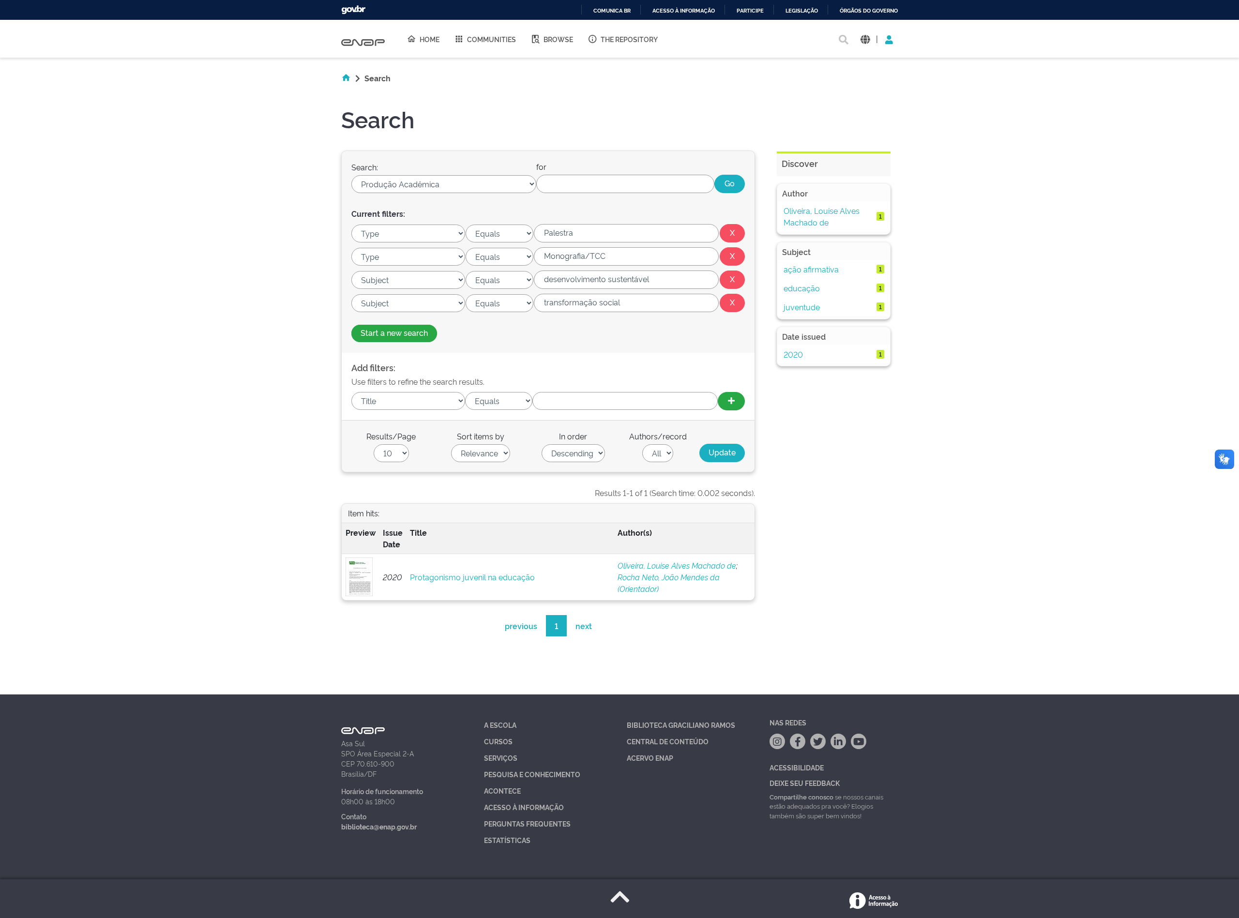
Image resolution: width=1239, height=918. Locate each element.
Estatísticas (507, 839)
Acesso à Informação (524, 807)
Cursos (498, 741)
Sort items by (480, 436)
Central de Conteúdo (668, 741)
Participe (750, 11)
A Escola (500, 724)
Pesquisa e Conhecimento (532, 774)
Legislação (802, 11)
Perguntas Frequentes (527, 823)
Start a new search (394, 332)
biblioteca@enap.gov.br (379, 826)
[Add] (731, 401)
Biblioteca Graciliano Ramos (681, 724)
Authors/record (658, 436)
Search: (364, 167)
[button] (865, 39)
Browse (558, 39)
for (541, 166)
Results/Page (391, 436)
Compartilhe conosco (801, 796)
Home (429, 39)
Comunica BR (612, 11)
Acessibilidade (797, 767)
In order (573, 436)
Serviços (500, 757)
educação (802, 288)
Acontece (502, 790)
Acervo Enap (650, 757)
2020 (793, 354)
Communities (491, 39)
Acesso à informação (683, 11)
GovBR (353, 10)
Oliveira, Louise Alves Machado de (677, 565)
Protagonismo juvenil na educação (472, 577)
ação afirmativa (811, 269)
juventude (802, 306)
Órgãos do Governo (869, 11)
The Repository (629, 39)
